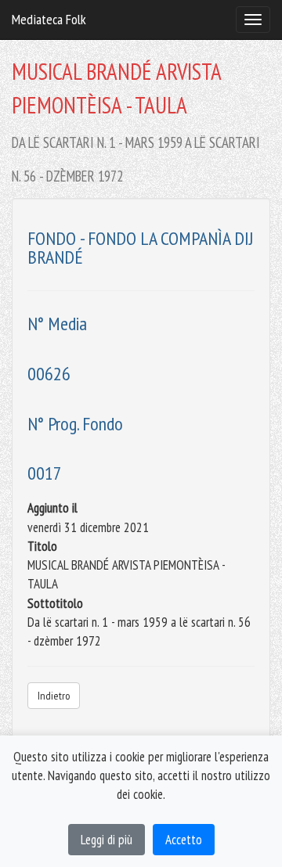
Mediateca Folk (49, 19)
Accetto (183, 839)
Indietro (54, 696)
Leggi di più (106, 839)
